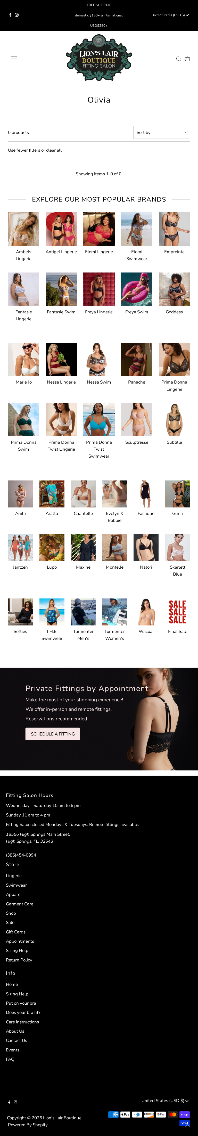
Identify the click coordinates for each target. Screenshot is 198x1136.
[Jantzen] (20, 546)
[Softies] (20, 610)
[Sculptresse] (136, 418)
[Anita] (20, 492)
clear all (54, 150)
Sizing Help (17, 950)
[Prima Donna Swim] (23, 418)
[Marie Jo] (23, 358)
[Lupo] (51, 546)
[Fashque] (146, 492)
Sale (10, 922)
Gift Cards (16, 932)
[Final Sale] (177, 610)
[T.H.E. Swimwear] (51, 610)
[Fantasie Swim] (61, 288)
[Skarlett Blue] (177, 546)
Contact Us (16, 1040)
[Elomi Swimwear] (136, 227)
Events (12, 1050)
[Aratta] (51, 492)
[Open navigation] (29, 58)
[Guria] (177, 492)
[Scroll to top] (188, 1126)
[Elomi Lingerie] (98, 227)
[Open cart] (187, 59)
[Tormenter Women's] (114, 610)
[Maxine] (83, 546)
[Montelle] (114, 546)
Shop (11, 913)
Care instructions (22, 1022)
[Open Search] (178, 59)
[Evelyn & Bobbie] (114, 492)
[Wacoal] (146, 610)
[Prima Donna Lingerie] (174, 358)
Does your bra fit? (23, 1012)
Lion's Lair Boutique (62, 1118)
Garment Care (19, 904)
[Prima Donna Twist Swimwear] (98, 418)
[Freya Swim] (136, 288)
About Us (15, 1031)
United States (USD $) (169, 15)
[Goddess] (174, 288)
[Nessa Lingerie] (61, 358)
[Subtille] (174, 418)
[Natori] (146, 546)
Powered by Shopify (28, 1125)
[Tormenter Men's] (83, 610)
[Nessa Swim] (98, 358)
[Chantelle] (83, 492)
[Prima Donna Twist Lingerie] (61, 418)
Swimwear (16, 885)
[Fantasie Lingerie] (23, 288)
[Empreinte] (174, 227)
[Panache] (136, 358)
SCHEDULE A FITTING (53, 734)
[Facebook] (10, 15)
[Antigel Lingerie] (61, 227)
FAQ (10, 1059)
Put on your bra (21, 1003)
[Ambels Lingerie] (23, 227)
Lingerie (14, 876)
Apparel (14, 894)
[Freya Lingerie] (98, 288)
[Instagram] (17, 15)
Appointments (20, 941)
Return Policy (19, 960)
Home (12, 984)
